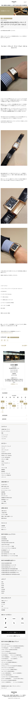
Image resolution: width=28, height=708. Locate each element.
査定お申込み (4, 518)
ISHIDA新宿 (3, 537)
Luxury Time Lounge (5, 544)
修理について (4, 503)
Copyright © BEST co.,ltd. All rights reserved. (14, 698)
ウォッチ (3, 448)
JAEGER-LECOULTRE (8, 18)
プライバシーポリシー (16, 686)
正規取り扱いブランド (5, 429)
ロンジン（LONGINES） (17, 673)
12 (10, 403)
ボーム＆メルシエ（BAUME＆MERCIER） (8, 680)
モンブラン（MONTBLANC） (6, 675)
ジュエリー (3, 451)
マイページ (4, 523)
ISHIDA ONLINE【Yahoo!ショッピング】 (8, 565)
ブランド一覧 (4, 467)
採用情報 (3, 610)
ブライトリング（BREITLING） (15, 655)
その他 (2, 465)
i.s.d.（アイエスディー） (5, 463)
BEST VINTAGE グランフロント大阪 (8, 553)
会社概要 (3, 602)
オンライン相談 (4, 514)
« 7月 (2, 412)
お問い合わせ (4, 510)
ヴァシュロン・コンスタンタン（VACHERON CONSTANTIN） (12, 646)
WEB (2, 581)
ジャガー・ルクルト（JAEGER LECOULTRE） (9, 649)
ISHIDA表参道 (4, 538)
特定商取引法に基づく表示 (6, 686)
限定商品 (3, 471)
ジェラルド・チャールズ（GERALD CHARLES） (9, 676)
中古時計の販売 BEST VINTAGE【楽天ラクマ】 (9, 572)
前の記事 (3, 345)
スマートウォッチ (4, 450)
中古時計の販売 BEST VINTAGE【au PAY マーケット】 (11, 570)
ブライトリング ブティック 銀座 (7, 546)
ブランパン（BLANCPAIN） (15, 647)
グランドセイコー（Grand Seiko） (7, 667)
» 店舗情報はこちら (14, 384)
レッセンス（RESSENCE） (6, 673)
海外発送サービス (4, 499)
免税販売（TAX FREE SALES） (6, 497)
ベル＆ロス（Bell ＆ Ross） (18, 678)
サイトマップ (4, 688)
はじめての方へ (4, 484)
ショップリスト (4, 436)
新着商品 (3, 469)
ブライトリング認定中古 (6, 475)
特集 (2, 433)
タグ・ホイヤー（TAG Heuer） (6, 660)
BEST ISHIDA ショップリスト (8, 534)
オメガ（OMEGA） (4, 655)
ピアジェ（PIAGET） (5, 664)
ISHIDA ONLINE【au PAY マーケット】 (8, 567)
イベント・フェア (4, 435)
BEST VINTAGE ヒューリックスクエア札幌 (9, 555)
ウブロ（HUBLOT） (4, 658)
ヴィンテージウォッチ (5, 473)
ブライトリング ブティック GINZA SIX (8, 548)
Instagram (5, 340)
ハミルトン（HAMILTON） (6, 682)
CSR (2, 606)
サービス (3, 604)
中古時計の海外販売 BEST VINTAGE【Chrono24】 (10, 574)
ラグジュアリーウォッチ (6, 446)
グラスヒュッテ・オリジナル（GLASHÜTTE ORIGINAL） (11, 665)
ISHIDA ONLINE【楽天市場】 (6, 563)
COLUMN (3, 589)
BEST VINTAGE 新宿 (5, 552)
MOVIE (2, 585)
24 (2, 408)
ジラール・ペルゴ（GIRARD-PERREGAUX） (9, 662)
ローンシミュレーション (6, 490)
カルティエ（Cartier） (5, 644)
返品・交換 (3, 494)
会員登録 (3, 525)
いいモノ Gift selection (5, 457)
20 (14, 406)
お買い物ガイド (5, 482)
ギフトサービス (4, 495)
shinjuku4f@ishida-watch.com (7, 332)
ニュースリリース (4, 608)
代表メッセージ (4, 600)
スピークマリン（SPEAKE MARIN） (7, 671)
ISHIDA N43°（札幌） (5, 540)
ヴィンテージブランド (5, 431)
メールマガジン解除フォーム (13, 636)
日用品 (2, 461)
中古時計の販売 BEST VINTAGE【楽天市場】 (9, 568)
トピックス (3, 438)
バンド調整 (3, 501)
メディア (3, 579)
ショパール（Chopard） (5, 651)
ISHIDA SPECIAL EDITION (6, 453)
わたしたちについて (6, 598)
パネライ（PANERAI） (5, 656)
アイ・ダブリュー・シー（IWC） (16, 656)
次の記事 (24, 345)
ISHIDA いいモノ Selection (6, 455)
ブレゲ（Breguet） (4, 647)
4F (1, 18)
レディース (3, 477)
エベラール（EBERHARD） (6, 678)
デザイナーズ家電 (4, 459)
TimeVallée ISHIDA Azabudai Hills (7, 542)
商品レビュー (4, 529)
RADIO (2, 587)
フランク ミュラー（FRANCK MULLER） (8, 653)
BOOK (2, 583)
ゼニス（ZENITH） (14, 658)
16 (25, 403)
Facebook (2, 340)
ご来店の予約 (4, 512)
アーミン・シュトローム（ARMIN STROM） (9, 669)
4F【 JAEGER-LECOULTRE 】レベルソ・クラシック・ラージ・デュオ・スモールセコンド (13, 24)
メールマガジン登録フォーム (13, 632)
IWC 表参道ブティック (5, 550)
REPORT (3, 591)
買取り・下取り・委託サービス (7, 516)
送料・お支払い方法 (5, 486)
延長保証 (3, 492)
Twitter (7, 340)
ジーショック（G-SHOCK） (18, 682)
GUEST (2, 593)
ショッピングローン (5, 488)
